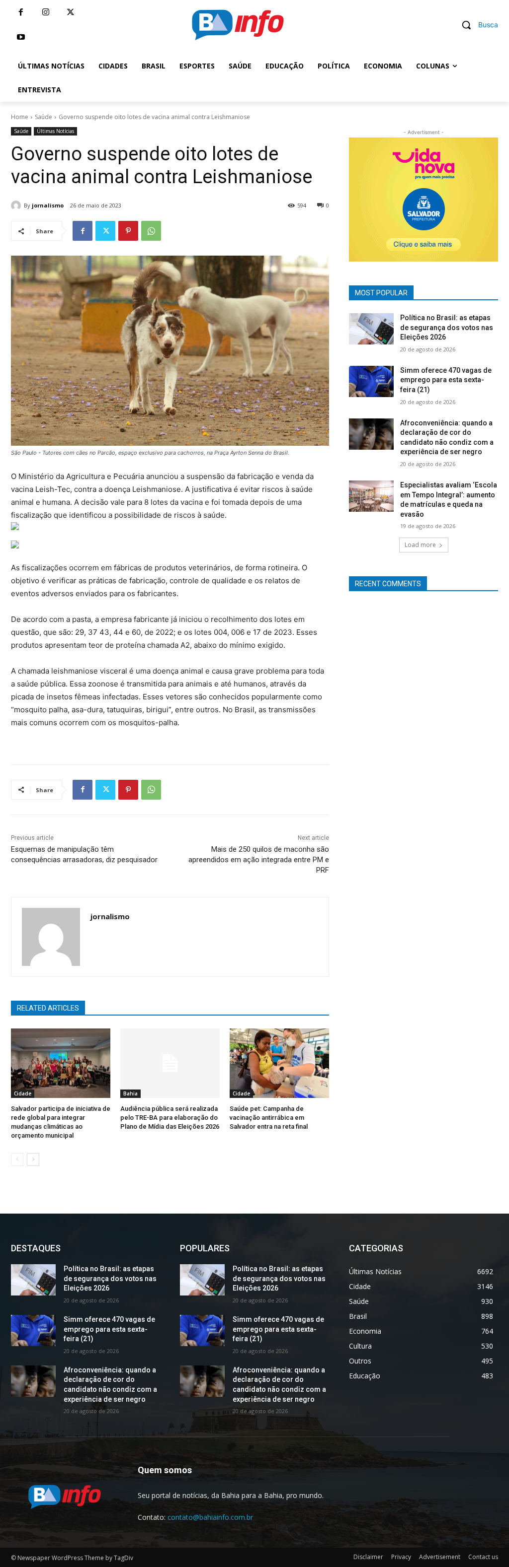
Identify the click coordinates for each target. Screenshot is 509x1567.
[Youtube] (21, 37)
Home (19, 117)
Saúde (43, 117)
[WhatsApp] (151, 231)
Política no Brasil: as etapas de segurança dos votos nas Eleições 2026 (446, 327)
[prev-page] (17, 1159)
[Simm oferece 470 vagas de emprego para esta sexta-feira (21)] (371, 381)
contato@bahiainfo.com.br (210, 1517)
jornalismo (48, 205)
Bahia (130, 1093)
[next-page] (33, 1159)
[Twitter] (71, 12)
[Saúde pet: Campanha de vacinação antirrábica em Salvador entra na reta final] (279, 1063)
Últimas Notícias (55, 131)
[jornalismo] (17, 205)
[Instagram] (46, 12)
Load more (420, 545)
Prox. (331, 197)
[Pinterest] (128, 231)
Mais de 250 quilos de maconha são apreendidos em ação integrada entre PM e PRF (258, 860)
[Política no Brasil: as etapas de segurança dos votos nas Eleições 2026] (371, 328)
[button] (476, 25)
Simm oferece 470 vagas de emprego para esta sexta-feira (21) (446, 380)
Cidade (22, 1093)
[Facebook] (21, 12)
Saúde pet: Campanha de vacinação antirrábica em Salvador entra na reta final (269, 1117)
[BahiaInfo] (237, 24)
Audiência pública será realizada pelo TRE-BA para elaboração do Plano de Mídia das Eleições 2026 (169, 1117)
